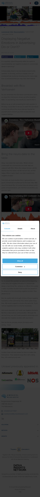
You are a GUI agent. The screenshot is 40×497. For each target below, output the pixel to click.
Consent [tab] (7, 228)
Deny (20, 272)
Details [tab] (20, 228)
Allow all (20, 261)
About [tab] (33, 228)
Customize (19, 266)
